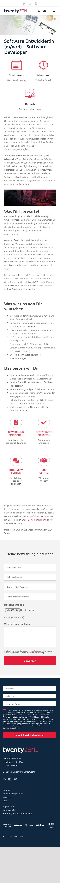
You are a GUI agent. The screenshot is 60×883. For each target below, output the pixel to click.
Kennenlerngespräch (13, 793)
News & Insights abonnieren (29, 734)
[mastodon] (15, 779)
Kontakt (7, 789)
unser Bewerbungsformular (35, 519)
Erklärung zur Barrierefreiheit (17, 813)
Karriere (7, 796)
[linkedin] (24, 3)
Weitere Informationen (18, 623)
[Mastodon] (30, 3)
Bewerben (30, 660)
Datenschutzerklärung (36, 652)
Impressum (8, 806)
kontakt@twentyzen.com (22, 771)
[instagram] (36, 3)
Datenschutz (9, 809)
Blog (5, 800)
